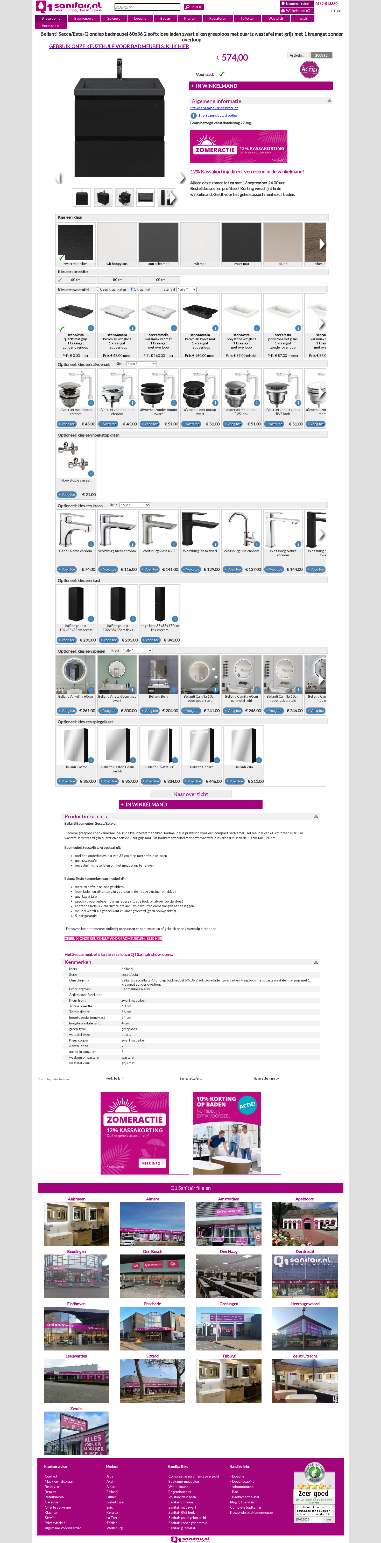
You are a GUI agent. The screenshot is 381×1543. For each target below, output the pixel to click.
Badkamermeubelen (183, 1481)
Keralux (112, 1512)
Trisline (111, 1523)
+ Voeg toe (66, 424)
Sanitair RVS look (181, 1512)
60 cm (76, 280)
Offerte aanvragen (58, 1507)
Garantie (51, 1502)
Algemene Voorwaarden (63, 1528)
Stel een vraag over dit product (214, 108)
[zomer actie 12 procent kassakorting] (238, 146)
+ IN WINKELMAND (214, 86)
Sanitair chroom (180, 1502)
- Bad (234, 1492)
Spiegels (113, 18)
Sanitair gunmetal (181, 1528)
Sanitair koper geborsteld (187, 1523)
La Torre (112, 1518)
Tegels (302, 18)
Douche (140, 18)
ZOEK (196, 7)
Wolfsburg (114, 1528)
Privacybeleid (55, 1523)
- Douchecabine (242, 1481)
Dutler (111, 1497)
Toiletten (247, 18)
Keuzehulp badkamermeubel (251, 1512)
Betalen (50, 1492)
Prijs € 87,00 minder (241, 345)
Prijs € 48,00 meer (117, 345)
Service (50, 1518)
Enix (109, 1507)
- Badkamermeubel (244, 1497)
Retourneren (54, 1497)
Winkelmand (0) (298, 11)
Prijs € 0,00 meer (75, 345)
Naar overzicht (190, 794)
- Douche (237, 1476)
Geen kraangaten (114, 289)
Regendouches (179, 1492)
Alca (109, 1476)
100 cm (160, 280)
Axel (109, 1481)
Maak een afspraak (59, 1481)
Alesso (111, 1487)
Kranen (189, 18)
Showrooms (51, 18)
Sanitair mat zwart (182, 1507)
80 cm (118, 280)
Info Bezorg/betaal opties (218, 115)
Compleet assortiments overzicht (193, 1476)
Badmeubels (83, 18)
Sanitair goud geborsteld (187, 1518)
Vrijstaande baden (182, 1497)
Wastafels (275, 18)
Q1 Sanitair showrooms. (151, 954)
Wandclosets (178, 1487)
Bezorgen (52, 1487)
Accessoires (51, 26)
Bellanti (111, 1492)
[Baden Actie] (227, 1133)
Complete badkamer (245, 1507)
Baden (165, 18)
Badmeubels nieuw (266, 1078)
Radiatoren (217, 18)
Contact (51, 1476)
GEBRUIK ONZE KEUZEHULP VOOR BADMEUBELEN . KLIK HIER (113, 938)
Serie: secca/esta (191, 1078)
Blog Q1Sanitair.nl (243, 1502)
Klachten (51, 1512)
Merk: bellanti (114, 1078)
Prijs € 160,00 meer (158, 345)
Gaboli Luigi (115, 1502)
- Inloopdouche (241, 1487)
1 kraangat (143, 289)
